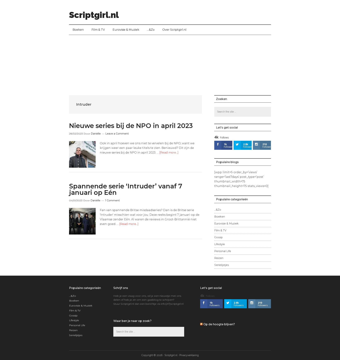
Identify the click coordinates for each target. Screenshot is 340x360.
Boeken (219, 216)
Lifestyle (219, 244)
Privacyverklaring (189, 355)
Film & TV (220, 230)
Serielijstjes (221, 265)
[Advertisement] (170, 61)
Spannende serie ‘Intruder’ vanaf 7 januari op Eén (125, 189)
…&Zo (217, 209)
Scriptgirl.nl (94, 15)
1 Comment (112, 200)
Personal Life (222, 251)
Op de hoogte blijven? (219, 324)
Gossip (218, 237)
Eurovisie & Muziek (226, 223)
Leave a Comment (117, 133)
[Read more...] (168, 152)
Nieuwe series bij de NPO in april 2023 (131, 126)
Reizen (218, 258)
